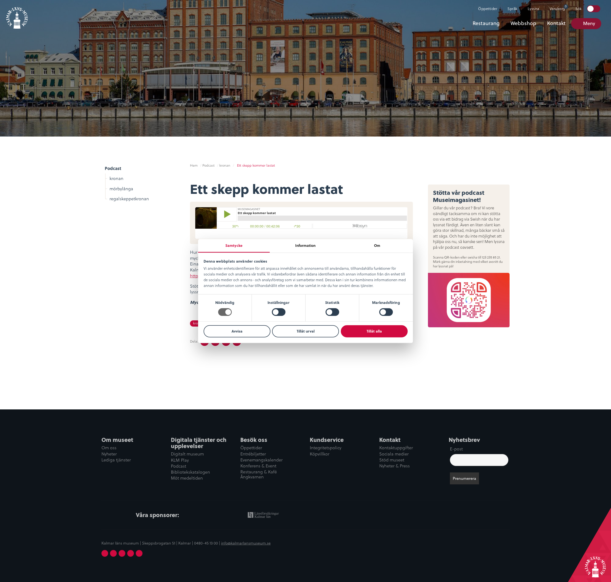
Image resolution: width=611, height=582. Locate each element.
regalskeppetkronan (129, 199)
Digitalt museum (187, 454)
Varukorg (558, 7)
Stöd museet (391, 460)
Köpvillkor (319, 454)
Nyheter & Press (394, 466)
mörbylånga (121, 189)
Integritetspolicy (325, 448)
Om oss (108, 448)
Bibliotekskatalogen (190, 472)
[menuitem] (485, 9)
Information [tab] (305, 245)
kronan (116, 178)
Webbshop (523, 23)
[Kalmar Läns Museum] (17, 15)
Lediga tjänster (116, 460)
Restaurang (486, 23)
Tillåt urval (306, 331)
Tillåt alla (374, 331)
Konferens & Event (258, 466)
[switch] (278, 312)
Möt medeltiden (187, 478)
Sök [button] (578, 8)
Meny (589, 23)
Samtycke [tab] (233, 245)
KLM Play (180, 460)
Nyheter (109, 454)
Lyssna (533, 8)
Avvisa (237, 331)
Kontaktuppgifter (396, 448)
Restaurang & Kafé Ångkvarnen (258, 475)
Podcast (113, 168)
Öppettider (487, 8)
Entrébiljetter (253, 454)
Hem (194, 165)
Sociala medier (394, 454)
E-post (456, 449)
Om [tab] (377, 245)
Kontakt (556, 23)
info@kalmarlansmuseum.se (246, 543)
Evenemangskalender (261, 460)
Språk (512, 8)
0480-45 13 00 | (207, 543)
